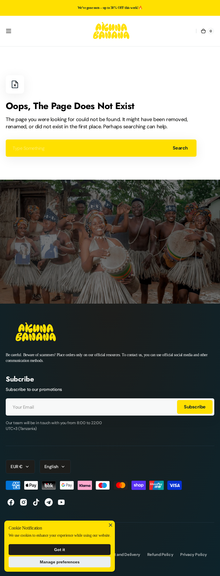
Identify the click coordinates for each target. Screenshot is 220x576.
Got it (59, 549)
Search (180, 148)
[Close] (110, 525)
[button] (8, 31)
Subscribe (195, 407)
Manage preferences (60, 562)
